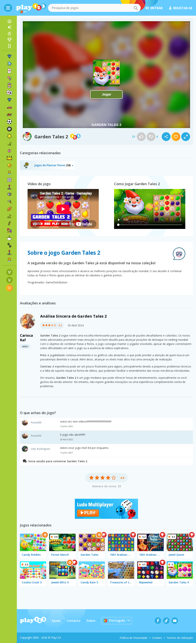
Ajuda (56, 621)
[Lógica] (9, 150)
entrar (156, 8)
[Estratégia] (9, 158)
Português (117, 620)
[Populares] (9, 33)
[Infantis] (9, 172)
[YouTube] (175, 620)
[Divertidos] (9, 136)
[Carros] (9, 107)
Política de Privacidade (133, 638)
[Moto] (9, 114)
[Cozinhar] (9, 238)
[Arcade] (9, 187)
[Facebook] (158, 620)
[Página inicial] (9, 21)
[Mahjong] (9, 71)
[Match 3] (9, 56)
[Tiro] (9, 201)
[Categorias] (9, 46)
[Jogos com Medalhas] (9, 280)
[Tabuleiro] (9, 194)
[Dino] (9, 143)
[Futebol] (9, 121)
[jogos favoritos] (9, 288)
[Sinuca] (9, 129)
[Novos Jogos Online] (9, 27)
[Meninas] (9, 259)
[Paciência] (9, 92)
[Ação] (9, 165)
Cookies (157, 638)
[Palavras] (9, 179)
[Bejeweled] (9, 100)
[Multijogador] (9, 252)
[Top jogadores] (9, 39)
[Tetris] (9, 230)
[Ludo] (106, 518)
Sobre (91, 621)
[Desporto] (9, 208)
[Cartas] (9, 85)
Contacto (73, 621)
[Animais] (9, 245)
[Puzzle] (9, 63)
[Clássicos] (9, 216)
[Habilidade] (9, 223)
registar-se (182, 8)
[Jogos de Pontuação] (9, 272)
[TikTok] (166, 620)
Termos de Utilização (180, 638)
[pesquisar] (136, 8)
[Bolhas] (9, 78)
